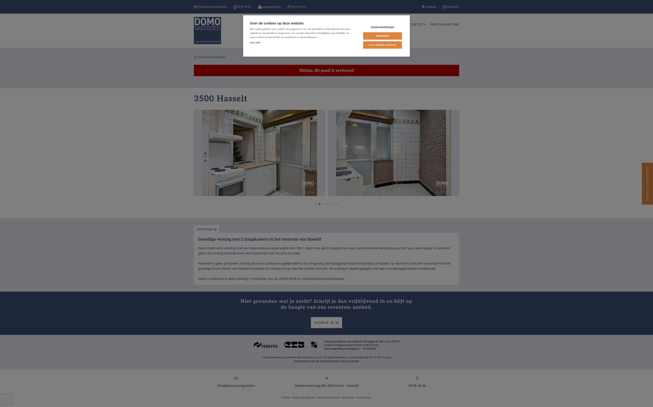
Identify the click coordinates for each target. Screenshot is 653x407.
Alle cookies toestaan (382, 45)
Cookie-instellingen (382, 27)
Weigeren (382, 36)
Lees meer (255, 42)
